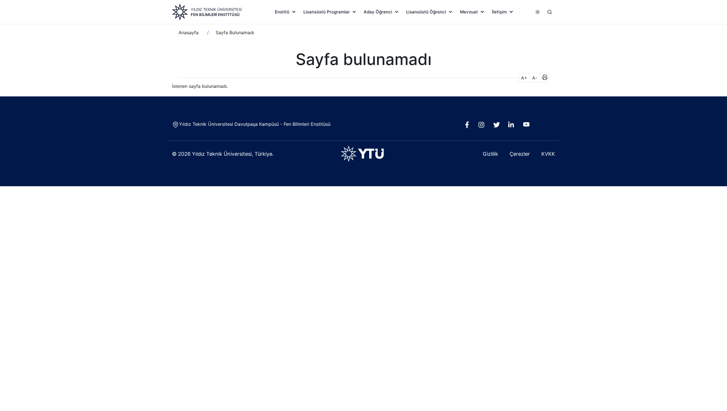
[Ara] (549, 12)
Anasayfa (189, 32)
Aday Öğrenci (378, 12)
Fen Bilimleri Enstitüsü (215, 14)
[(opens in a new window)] (468, 126)
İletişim (499, 12)
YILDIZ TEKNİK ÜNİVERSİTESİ (216, 9)
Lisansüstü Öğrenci (426, 12)
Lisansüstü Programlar (326, 12)
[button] (543, 77)
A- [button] (534, 78)
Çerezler (520, 154)
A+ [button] (524, 78)
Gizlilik (490, 154)
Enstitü (282, 12)
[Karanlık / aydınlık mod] (537, 12)
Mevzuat (469, 12)
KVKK (548, 154)
